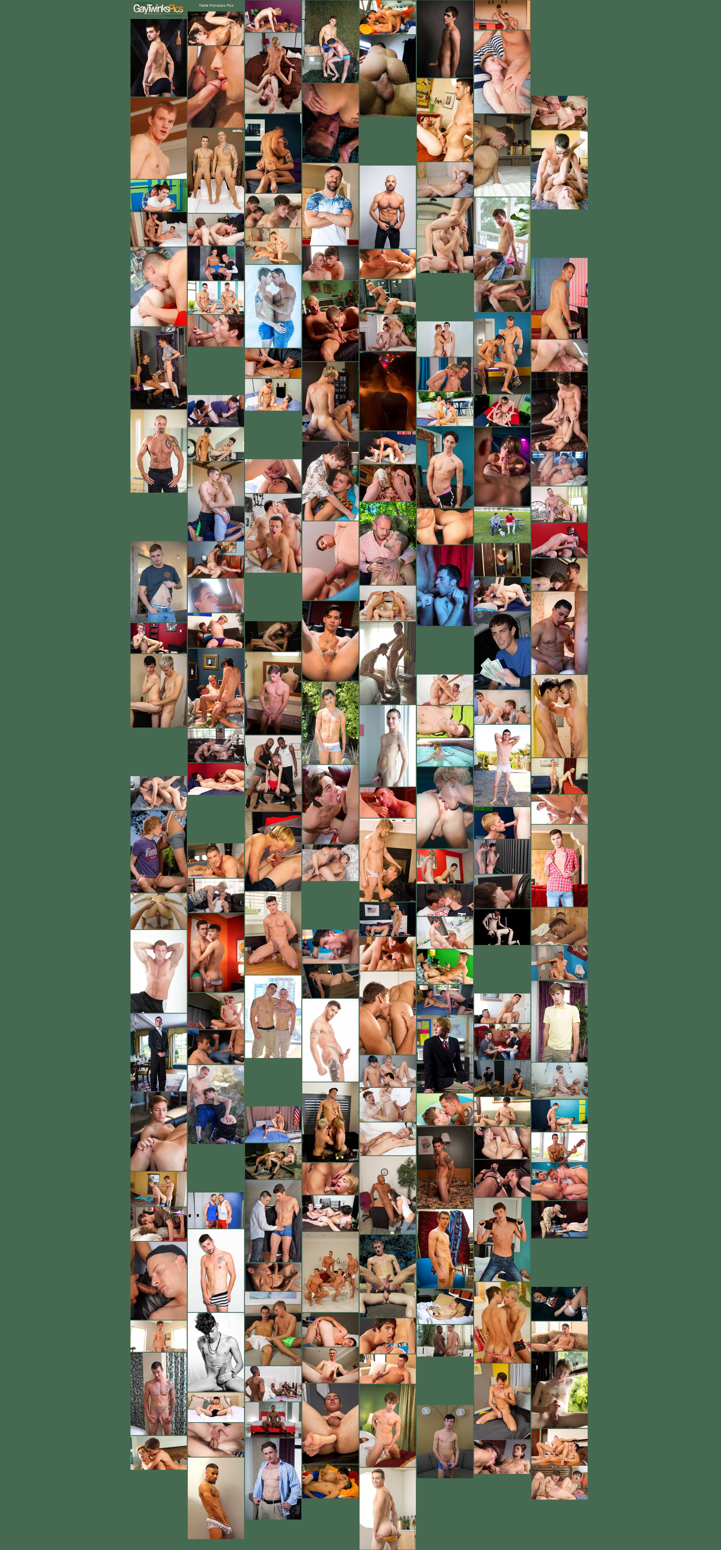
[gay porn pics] (158, 9)
